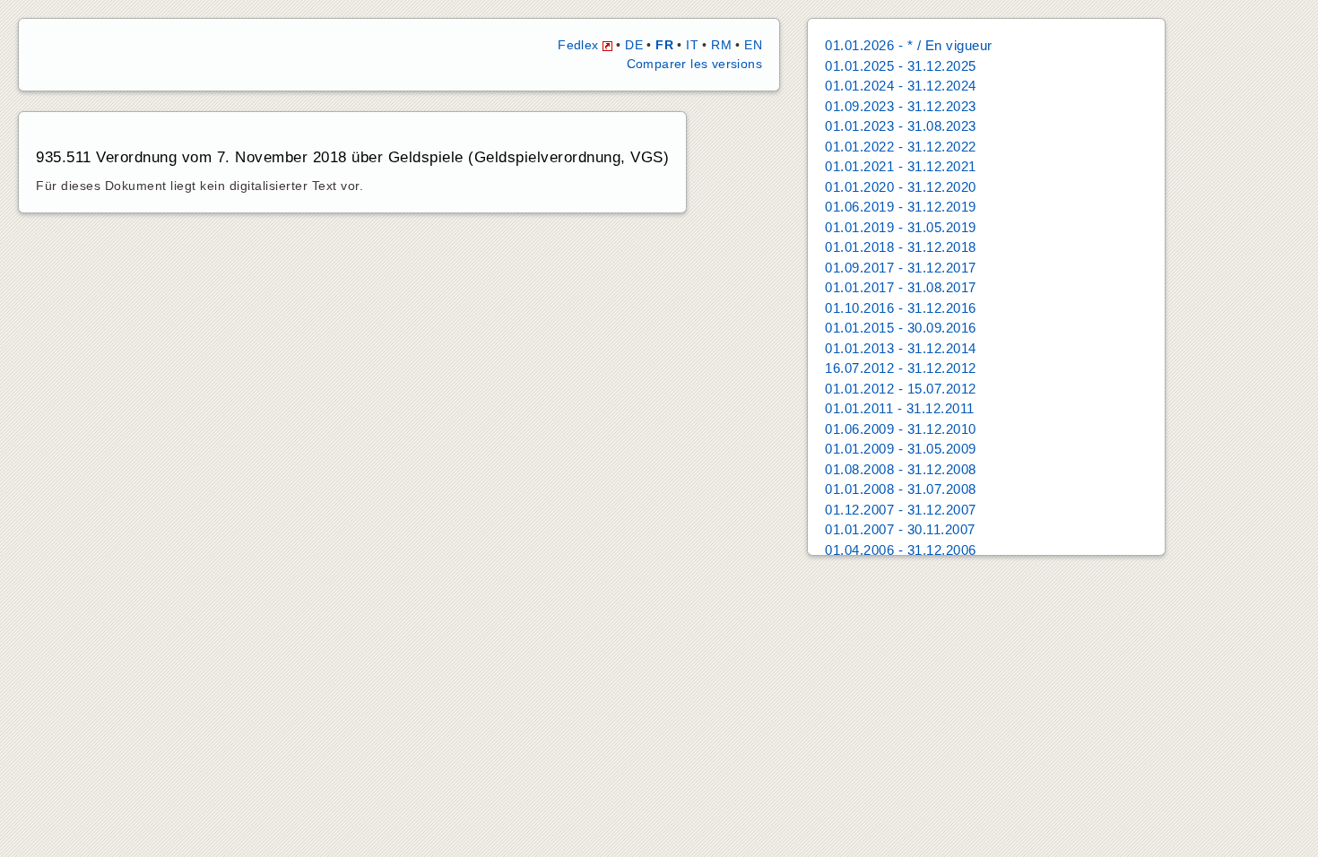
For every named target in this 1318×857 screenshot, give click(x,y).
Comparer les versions (694, 63)
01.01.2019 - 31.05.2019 (900, 227)
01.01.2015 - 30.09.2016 (900, 327)
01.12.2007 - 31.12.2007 (900, 509)
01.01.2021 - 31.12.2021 (900, 166)
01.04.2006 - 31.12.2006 (900, 550)
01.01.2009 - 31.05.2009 (900, 448)
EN (753, 45)
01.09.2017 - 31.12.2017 (900, 267)
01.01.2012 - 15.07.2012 (900, 388)
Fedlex (580, 45)
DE (634, 45)
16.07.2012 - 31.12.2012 (900, 368)
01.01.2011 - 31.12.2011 (900, 408)
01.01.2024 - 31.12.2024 (900, 85)
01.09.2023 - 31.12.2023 (900, 106)
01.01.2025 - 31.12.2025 (900, 66)
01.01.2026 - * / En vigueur (909, 45)
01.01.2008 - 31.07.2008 (900, 489)
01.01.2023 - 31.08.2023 (900, 126)
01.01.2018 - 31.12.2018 (900, 247)
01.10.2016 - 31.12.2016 (900, 308)
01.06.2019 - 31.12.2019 (900, 206)
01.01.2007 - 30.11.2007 (900, 529)
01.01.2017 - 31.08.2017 (900, 287)
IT (692, 45)
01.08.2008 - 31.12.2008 (900, 469)
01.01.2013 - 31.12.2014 (900, 348)
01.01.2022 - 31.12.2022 (900, 146)
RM (721, 45)
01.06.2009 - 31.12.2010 (900, 429)
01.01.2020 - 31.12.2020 (900, 187)
